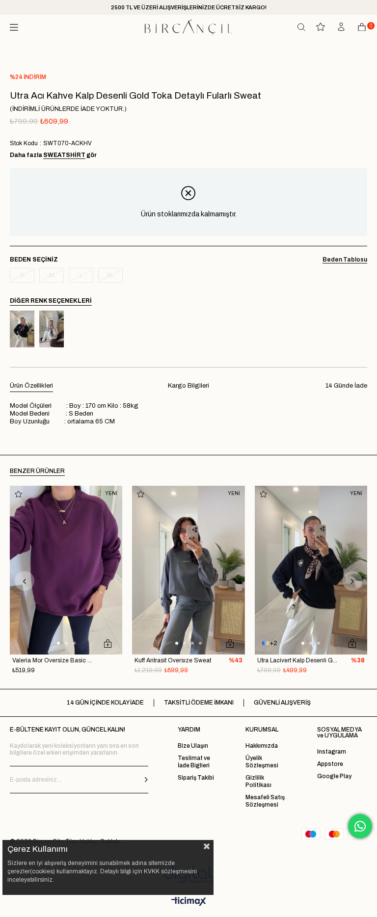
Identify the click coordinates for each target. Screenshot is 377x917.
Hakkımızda (261, 745)
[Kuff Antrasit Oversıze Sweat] (188, 570)
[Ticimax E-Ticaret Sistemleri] (188, 902)
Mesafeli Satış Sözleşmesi (265, 801)
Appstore (330, 763)
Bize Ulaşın (193, 745)
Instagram (331, 751)
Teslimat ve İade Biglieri (194, 762)
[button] (58, 643)
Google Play (334, 776)
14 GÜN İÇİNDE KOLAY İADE (105, 702)
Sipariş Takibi (196, 777)
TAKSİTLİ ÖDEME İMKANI (199, 702)
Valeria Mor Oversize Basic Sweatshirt (53, 660)
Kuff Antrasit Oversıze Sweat (173, 660)
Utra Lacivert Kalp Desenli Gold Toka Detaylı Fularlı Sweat (298, 660)
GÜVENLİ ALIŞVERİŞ (282, 702)
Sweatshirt (64, 155)
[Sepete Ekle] (107, 643)
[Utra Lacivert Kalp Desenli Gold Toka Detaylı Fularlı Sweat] (22, 329)
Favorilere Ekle (18, 494)
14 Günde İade (346, 385)
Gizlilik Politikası (258, 781)
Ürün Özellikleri (31, 385)
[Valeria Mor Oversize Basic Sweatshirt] (66, 570)
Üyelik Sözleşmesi (261, 762)
